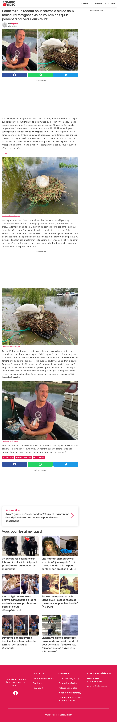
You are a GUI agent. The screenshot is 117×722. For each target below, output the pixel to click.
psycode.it (38, 688)
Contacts (37, 683)
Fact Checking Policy (68, 678)
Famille (98, 3)
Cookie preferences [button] (97, 686)
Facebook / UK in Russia (10, 441)
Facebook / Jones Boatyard (11, 216)
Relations (110, 3)
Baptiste (14, 23)
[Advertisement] (40, 98)
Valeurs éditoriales (67, 688)
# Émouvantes (23, 457)
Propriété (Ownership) (69, 692)
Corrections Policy (67, 683)
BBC (6, 153)
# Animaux (8, 457)
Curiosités (86, 3)
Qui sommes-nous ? (43, 678)
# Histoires (38, 457)
